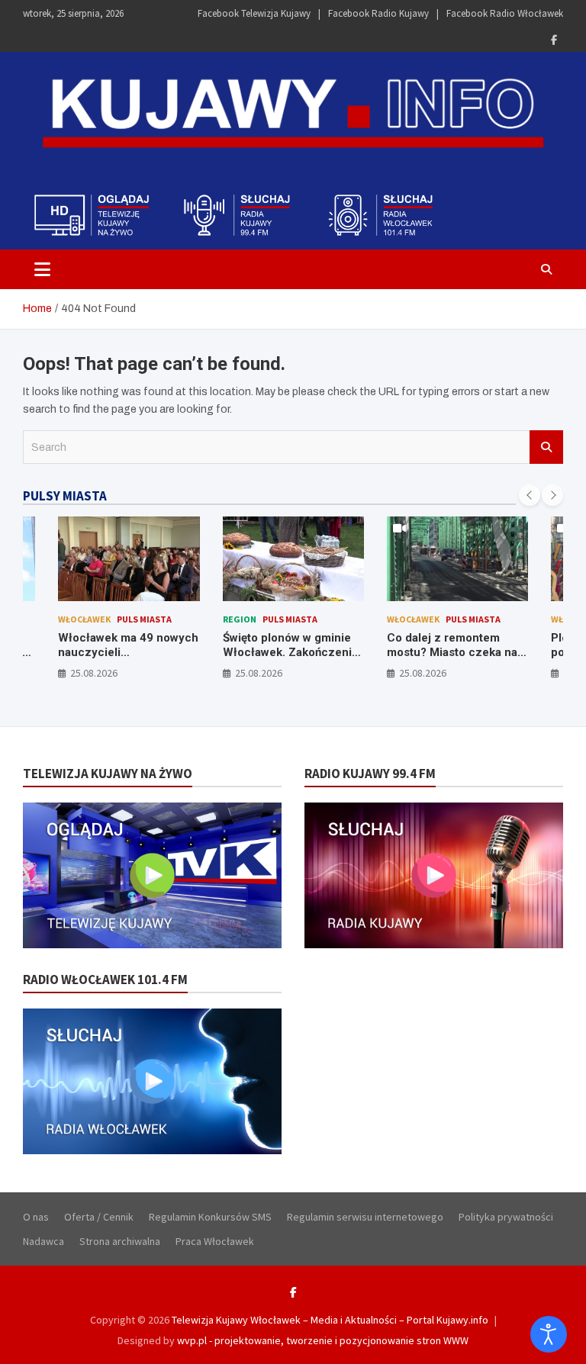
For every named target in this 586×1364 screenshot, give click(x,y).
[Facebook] (554, 40)
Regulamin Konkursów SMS (210, 1217)
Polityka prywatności (506, 1217)
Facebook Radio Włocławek (504, 13)
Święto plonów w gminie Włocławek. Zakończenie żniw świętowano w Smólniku (291, 660)
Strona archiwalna (119, 1241)
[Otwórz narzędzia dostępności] (548, 1334)
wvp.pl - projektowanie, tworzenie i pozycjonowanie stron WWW (322, 1340)
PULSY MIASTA (65, 495)
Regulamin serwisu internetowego (365, 1217)
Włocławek (84, 619)
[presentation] (529, 495)
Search (546, 447)
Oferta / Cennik (99, 1217)
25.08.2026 (94, 673)
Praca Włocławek (214, 1241)
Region (239, 619)
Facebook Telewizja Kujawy (254, 13)
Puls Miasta (144, 619)
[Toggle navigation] (42, 269)
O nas (36, 1217)
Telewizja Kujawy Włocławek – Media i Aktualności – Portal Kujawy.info (330, 1320)
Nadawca (43, 1241)
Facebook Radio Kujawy (378, 13)
